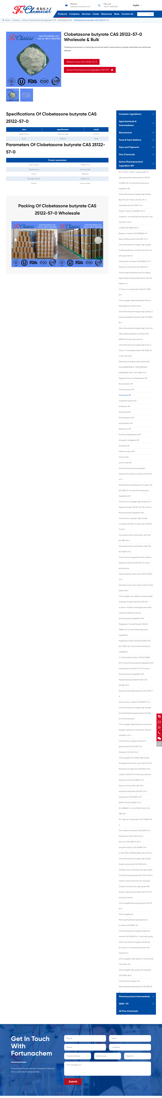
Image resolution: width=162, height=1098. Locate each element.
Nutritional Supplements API (130, 434)
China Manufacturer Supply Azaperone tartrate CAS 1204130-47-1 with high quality (136, 934)
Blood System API (126, 384)
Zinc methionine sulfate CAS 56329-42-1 (134, 830)
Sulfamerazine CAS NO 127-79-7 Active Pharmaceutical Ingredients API (134, 671)
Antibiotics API (124, 406)
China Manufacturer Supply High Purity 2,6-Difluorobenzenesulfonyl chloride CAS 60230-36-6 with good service (136, 333)
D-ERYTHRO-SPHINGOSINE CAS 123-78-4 (135, 853)
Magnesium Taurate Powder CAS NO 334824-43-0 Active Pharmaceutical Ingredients (133, 629)
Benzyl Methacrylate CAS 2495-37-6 (133, 239)
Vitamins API (124, 457)
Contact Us (127, 14)
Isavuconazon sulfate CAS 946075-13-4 (134, 702)
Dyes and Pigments (129, 147)
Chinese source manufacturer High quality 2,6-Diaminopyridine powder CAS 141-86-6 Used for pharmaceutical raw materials (135, 875)
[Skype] (159, 716)
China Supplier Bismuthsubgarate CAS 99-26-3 (136, 906)
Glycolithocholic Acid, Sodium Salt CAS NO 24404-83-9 (136, 588)
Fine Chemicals (127, 154)
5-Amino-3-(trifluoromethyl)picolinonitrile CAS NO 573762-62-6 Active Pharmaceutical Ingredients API (135, 612)
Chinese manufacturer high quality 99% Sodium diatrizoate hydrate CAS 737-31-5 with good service (135, 892)
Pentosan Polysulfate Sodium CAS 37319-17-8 (136, 693)
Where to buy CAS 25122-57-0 (81, 62)
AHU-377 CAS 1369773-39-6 (129, 842)
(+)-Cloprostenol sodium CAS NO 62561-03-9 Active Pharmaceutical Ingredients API (136, 660)
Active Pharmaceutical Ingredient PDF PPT (89, 70)
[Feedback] (159, 744)
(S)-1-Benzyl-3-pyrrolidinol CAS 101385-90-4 (136, 822)
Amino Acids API (125, 463)
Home (7, 20)
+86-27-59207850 (110, 7)
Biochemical (125, 132)
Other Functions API (127, 451)
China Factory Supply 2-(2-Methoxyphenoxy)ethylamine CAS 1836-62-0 (136, 986)
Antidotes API (124, 446)
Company (74, 14)
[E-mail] (159, 721)
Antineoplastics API (126, 418)
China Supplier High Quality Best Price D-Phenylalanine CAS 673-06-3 (135, 303)
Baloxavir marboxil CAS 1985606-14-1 (133, 233)
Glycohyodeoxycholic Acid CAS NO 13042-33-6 (136, 577)
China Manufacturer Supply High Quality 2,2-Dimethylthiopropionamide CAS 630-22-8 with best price (135, 713)
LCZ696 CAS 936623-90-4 (129, 228)
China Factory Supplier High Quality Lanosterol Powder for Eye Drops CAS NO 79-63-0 (135, 523)
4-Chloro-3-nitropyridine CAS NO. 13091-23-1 (135, 292)
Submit (73, 1081)
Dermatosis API (65, 20)
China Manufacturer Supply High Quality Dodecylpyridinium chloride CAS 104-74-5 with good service (135, 250)
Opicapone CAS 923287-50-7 (130, 797)
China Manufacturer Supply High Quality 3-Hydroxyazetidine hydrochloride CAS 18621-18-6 (136, 317)
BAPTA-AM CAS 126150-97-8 (130, 803)
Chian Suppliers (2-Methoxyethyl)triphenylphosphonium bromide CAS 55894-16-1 (133, 919)
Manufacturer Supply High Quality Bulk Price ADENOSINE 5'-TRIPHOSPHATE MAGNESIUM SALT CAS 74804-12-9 (134, 367)
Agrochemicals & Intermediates (127, 123)
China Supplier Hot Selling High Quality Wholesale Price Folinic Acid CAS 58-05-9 (135, 760)
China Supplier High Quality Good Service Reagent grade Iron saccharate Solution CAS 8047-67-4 (135, 729)
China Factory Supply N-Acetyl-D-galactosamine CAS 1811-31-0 (133, 744)
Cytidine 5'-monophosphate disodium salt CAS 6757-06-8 (136, 219)
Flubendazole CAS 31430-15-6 (130, 205)
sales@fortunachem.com (80, 7)
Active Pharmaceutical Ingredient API (39, 20)
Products (62, 14)
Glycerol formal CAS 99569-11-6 (131, 780)
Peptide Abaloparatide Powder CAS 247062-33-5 (133, 682)
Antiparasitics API (126, 423)
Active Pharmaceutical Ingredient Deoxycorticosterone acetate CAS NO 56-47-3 (136, 473)
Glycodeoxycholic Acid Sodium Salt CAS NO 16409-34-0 (135, 549)
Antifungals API (125, 412)
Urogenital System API (127, 401)
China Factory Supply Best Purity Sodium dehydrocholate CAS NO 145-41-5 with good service (135, 562)
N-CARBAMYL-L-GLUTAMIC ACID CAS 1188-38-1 (134, 811)
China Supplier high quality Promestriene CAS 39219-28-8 (135, 972)
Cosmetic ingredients (130, 114)
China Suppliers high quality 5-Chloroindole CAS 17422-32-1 (136, 961)
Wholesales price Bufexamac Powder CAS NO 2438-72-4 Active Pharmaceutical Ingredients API (135, 490)
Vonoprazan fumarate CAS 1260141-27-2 (135, 261)
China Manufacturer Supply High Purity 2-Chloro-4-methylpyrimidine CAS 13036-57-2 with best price (136, 350)
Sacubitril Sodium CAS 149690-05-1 (133, 847)
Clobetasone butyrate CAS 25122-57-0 (91, 20)
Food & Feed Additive (130, 140)
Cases (96, 14)
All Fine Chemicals (128, 1011)
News (116, 14)
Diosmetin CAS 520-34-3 (129, 752)
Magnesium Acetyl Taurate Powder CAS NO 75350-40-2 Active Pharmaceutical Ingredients (134, 646)
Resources (106, 14)
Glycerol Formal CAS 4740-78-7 (131, 786)
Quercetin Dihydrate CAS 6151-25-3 (133, 791)
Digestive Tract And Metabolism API (133, 378)
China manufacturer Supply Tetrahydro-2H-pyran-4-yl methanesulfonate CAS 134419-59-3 (135, 947)
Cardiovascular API (126, 389)
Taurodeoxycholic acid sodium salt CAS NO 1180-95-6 (134, 538)
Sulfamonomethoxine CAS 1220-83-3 (133, 267)
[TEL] (159, 732)
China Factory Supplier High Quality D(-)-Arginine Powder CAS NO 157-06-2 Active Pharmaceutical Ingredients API (135, 507)
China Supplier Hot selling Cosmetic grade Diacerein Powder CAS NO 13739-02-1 (136, 599)
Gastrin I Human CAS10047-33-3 (132, 211)
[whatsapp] (159, 727)
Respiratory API (125, 429)
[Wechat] (159, 738)
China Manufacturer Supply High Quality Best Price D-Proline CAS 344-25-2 (135, 197)
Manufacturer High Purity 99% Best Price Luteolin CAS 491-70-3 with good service (135, 771)
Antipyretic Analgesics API (129, 440)
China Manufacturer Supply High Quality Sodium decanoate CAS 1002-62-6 (135, 861)
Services (86, 14)
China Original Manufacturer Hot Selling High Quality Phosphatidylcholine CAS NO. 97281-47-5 (135, 278)
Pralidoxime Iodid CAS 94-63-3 (131, 836)
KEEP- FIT (124, 1003)
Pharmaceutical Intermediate (134, 996)
